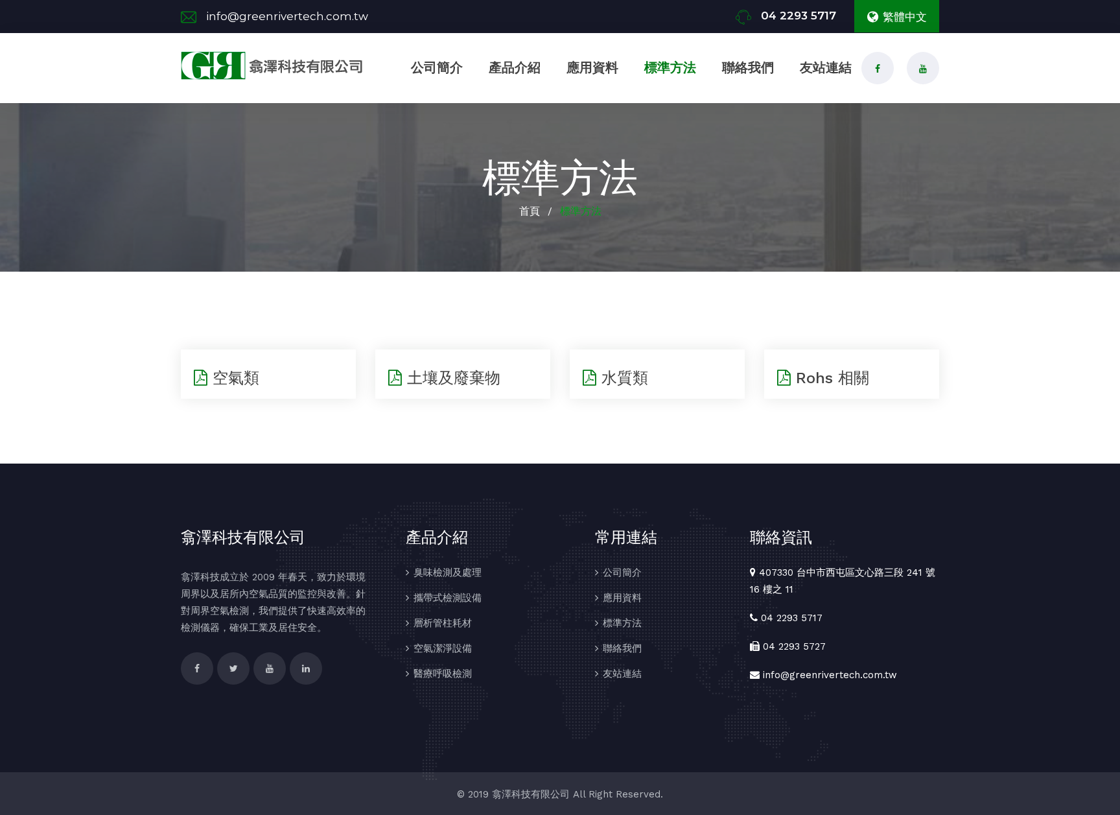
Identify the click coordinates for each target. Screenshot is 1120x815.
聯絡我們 (748, 67)
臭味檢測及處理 (448, 572)
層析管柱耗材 (443, 623)
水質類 (622, 378)
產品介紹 (515, 67)
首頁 (529, 211)
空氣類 (233, 378)
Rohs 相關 (830, 378)
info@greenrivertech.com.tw (287, 16)
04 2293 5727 (794, 646)
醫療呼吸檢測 (443, 673)
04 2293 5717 (798, 15)
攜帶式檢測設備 (448, 598)
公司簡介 (437, 67)
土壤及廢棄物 (451, 378)
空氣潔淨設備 (443, 648)
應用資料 (592, 67)
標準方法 (670, 67)
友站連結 (826, 67)
